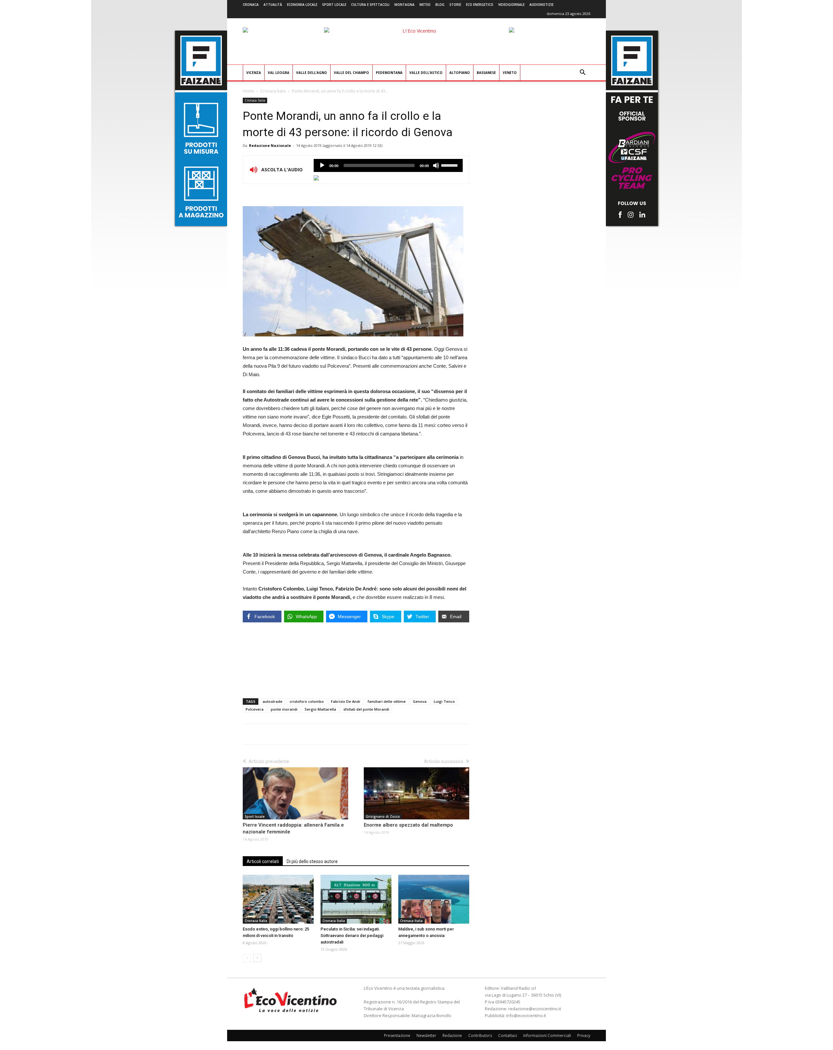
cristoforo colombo (307, 701)
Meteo (424, 4)
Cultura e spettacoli (370, 4)
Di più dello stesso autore (312, 861)
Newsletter (426, 1035)
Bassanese (486, 72)
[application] (388, 165)
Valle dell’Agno (311, 72)
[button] (582, 73)
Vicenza (253, 72)
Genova (420, 701)
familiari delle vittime (387, 701)
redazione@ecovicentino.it (534, 1009)
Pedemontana (389, 72)
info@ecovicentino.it (526, 1015)
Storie (455, 4)
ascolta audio (322, 165)
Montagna (404, 4)
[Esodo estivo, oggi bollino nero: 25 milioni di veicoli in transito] (278, 899)
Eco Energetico (479, 4)
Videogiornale (511, 4)
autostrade (272, 701)
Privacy (583, 1035)
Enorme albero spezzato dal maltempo (408, 825)
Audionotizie (541, 4)
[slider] (450, 165)
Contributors (480, 1035)
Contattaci (507, 1035)
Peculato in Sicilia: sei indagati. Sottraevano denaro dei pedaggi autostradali (352, 935)
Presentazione (397, 1035)
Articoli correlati (263, 861)
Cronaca (251, 4)
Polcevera (255, 709)
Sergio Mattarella (320, 709)
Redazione (452, 1035)
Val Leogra (278, 72)
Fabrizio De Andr (346, 701)
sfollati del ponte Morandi (366, 709)
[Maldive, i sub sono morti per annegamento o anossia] (433, 899)
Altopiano (459, 72)
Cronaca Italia (273, 91)
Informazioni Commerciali (547, 1035)
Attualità (273, 4)
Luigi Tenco (444, 701)
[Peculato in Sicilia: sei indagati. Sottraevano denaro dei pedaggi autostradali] (356, 899)
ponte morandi (284, 709)
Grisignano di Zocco (383, 816)
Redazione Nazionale (270, 145)
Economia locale (302, 4)
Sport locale (334, 4)
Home (248, 91)
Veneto (510, 72)
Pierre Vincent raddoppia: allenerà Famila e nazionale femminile (293, 828)
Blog (439, 4)
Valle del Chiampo (351, 72)
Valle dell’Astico (426, 72)
